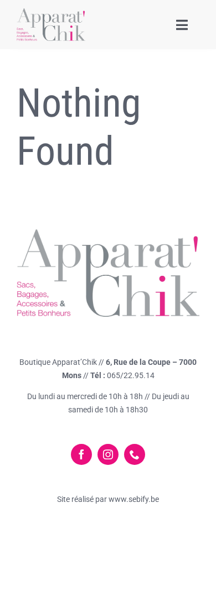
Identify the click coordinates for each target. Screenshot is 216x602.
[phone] (134, 454)
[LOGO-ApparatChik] (51, 12)
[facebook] (81, 454)
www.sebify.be (133, 499)
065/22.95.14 (131, 375)
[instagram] (108, 454)
